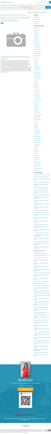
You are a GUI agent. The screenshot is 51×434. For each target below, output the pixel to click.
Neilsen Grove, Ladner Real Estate (41, 281)
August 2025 (37, 55)
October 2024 (37, 74)
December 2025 (37, 47)
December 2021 (37, 136)
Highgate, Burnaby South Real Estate (41, 255)
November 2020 (37, 163)
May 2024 (36, 85)
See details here (4, 58)
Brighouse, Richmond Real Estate (41, 187)
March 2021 (36, 155)
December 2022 (37, 115)
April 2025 (36, 64)
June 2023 (36, 104)
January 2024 (37, 93)
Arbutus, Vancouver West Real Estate (42, 174)
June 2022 (36, 123)
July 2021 (36, 146)
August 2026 (37, 30)
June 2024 (36, 83)
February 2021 (37, 157)
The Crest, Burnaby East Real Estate (41, 332)
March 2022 (36, 129)
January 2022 (37, 134)
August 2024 (37, 78)
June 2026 (36, 34)
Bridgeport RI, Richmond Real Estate (41, 182)
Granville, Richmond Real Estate (40, 253)
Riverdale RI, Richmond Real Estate (41, 307)
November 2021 (37, 138)
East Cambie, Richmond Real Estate (41, 232)
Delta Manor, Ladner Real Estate (40, 224)
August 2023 (37, 102)
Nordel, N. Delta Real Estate (40, 283)
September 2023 (37, 100)
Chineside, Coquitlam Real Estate (41, 210)
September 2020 (37, 168)
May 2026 (36, 36)
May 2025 (36, 61)
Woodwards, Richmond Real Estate (41, 352)
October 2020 (37, 166)
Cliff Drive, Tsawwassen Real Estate (41, 212)
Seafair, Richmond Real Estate (40, 314)
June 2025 (36, 59)
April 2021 (36, 153)
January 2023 (37, 112)
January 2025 (37, 70)
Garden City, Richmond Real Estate (41, 241)
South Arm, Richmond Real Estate (41, 320)
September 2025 (37, 53)
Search (48, 7)
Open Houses (37, 21)
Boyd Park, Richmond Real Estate (41, 176)
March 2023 (36, 110)
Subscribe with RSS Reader (41, 12)
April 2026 (36, 38)
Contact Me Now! (25, 389)
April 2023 (36, 108)
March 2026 (36, 40)
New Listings (36, 19)
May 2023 (36, 106)
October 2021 (37, 140)
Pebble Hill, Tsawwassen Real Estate (41, 293)
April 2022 (36, 127)
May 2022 (36, 125)
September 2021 (37, 142)
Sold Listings (36, 23)
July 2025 (36, 57)
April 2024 (36, 87)
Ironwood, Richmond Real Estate (41, 257)
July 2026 (36, 32)
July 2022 (36, 121)
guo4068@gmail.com (40, 2)
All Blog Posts (37, 17)
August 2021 (37, 144)
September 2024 (37, 76)
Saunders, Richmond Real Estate (40, 312)
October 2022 (37, 117)
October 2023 (37, 98)
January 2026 (37, 44)
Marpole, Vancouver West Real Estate (42, 272)
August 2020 (37, 170)
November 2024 (37, 72)
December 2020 (37, 161)
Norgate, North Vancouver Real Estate (42, 285)
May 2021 (36, 151)
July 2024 (36, 81)
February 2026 (37, 42)
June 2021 (36, 149)
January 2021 (37, 159)
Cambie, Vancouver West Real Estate (42, 195)
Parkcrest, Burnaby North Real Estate (42, 291)
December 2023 (37, 95)
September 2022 (37, 119)
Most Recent (37, 27)
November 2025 (37, 49)
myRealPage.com (25, 426)
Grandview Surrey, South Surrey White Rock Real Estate (40, 251)
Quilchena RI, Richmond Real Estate (41, 301)
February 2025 (37, 68)
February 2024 (37, 91)
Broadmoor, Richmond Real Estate (41, 189)
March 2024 (36, 89)
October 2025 (37, 51)
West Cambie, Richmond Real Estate (41, 340)
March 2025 (36, 66)
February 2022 (37, 132)
